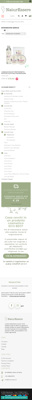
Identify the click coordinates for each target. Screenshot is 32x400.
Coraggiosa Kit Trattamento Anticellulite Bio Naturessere (13, 72)
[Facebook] (11, 305)
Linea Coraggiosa (9, 158)
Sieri (5, 119)
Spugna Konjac (9, 99)
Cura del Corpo (8, 132)
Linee (5, 153)
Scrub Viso (7, 121)
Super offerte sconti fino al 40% (11, 91)
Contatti (3, 346)
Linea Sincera (8, 163)
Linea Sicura (8, 161)
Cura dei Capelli (9, 124)
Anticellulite (10, 137)
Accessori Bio (8, 94)
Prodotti (3, 344)
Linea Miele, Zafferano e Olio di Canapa (16, 174)
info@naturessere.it (11, 380)
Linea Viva (7, 156)
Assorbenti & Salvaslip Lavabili (13, 96)
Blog (2, 349)
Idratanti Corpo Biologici (11, 148)
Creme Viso (7, 108)
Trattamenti (10, 135)
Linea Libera (8, 171)
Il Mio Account (6, 358)
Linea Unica (7, 169)
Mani (5, 142)
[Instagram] (17, 305)
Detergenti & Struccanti (11, 116)
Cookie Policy (5, 366)
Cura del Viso (8, 106)
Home (3, 22)
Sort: (3, 33)
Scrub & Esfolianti (9, 150)
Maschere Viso (9, 111)
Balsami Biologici (9, 127)
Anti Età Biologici (9, 114)
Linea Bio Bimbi (9, 176)
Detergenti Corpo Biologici (12, 145)
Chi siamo (4, 341)
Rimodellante (11, 140)
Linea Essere (8, 166)
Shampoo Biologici (10, 129)
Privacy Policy (5, 363)
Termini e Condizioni (7, 361)
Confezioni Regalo (7, 179)
